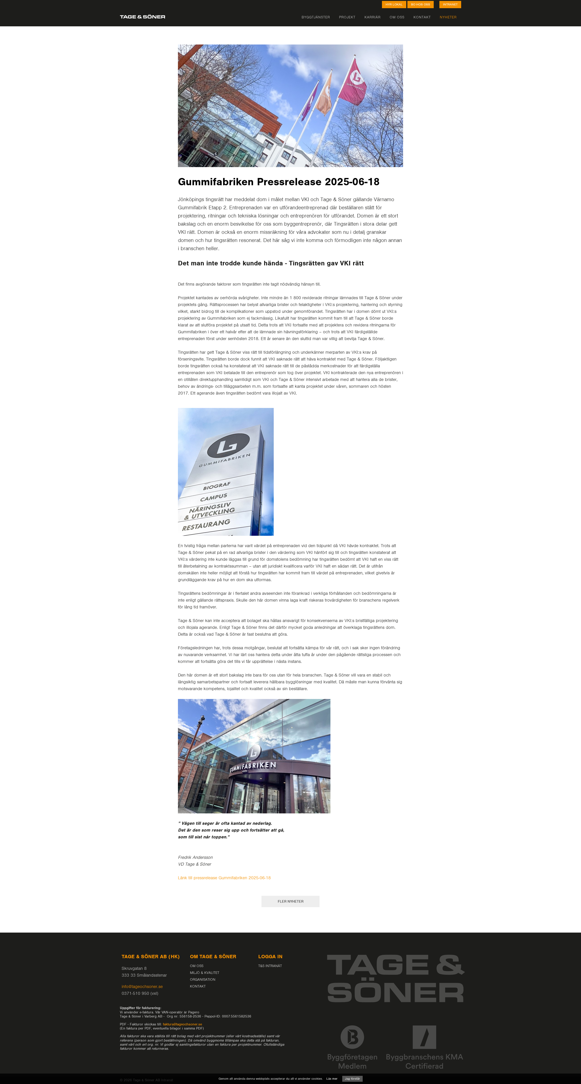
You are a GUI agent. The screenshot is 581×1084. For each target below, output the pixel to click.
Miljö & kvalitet (204, 972)
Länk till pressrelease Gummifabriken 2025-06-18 (224, 878)
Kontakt (422, 17)
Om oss (397, 17)
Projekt (347, 17)
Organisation (202, 979)
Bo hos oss (420, 4)
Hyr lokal (394, 4)
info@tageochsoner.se (142, 986)
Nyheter (448, 17)
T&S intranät (270, 966)
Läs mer (331, 1079)
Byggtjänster (316, 17)
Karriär (372, 17)
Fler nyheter (290, 901)
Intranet (450, 4)
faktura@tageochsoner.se (182, 1024)
